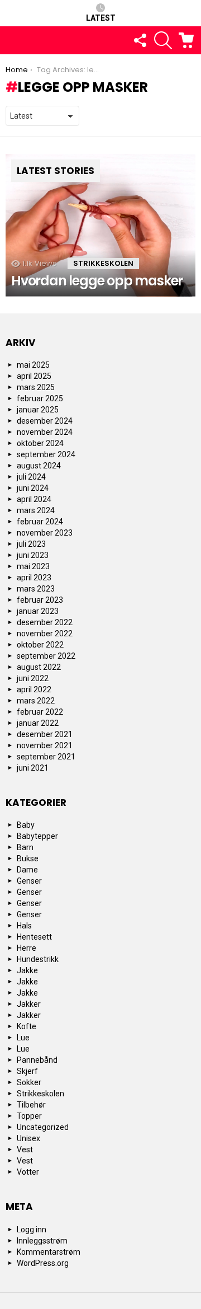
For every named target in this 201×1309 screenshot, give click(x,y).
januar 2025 (38, 409)
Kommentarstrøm (48, 1251)
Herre (26, 948)
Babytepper (37, 836)
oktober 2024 (40, 443)
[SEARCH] (163, 40)
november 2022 (45, 633)
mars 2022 (36, 700)
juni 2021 (33, 767)
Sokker (29, 1082)
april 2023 (34, 577)
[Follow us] (140, 40)
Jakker (29, 1004)
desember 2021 (45, 734)
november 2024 (45, 432)
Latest (101, 17)
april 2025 (34, 376)
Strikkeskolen (103, 263)
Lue (23, 1037)
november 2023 (45, 532)
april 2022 (34, 689)
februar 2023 (40, 599)
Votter (28, 1171)
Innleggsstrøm (42, 1240)
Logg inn (31, 1229)
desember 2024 (45, 420)
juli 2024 (31, 476)
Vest (25, 1149)
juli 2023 (31, 543)
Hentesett (34, 936)
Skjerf (27, 1071)
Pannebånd (37, 1059)
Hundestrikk (38, 959)
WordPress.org (43, 1263)
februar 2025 (40, 398)
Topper (29, 1115)
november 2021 (45, 745)
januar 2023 (38, 611)
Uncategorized (43, 1127)
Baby (26, 824)
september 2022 (46, 655)
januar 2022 (38, 723)
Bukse (28, 858)
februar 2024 (40, 521)
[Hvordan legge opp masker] (100, 225)
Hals (24, 925)
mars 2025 (36, 387)
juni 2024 (33, 488)
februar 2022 (40, 711)
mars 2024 (36, 510)
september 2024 (46, 454)
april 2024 (34, 499)
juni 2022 (33, 678)
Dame (27, 869)
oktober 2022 (40, 644)
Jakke (27, 970)
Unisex (28, 1138)
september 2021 (46, 756)
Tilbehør (31, 1104)
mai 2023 (33, 566)
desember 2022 (45, 622)
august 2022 (39, 667)
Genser (29, 880)
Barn (25, 847)
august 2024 (39, 465)
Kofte (26, 1026)
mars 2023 (36, 588)
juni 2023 (33, 555)
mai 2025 (33, 364)
